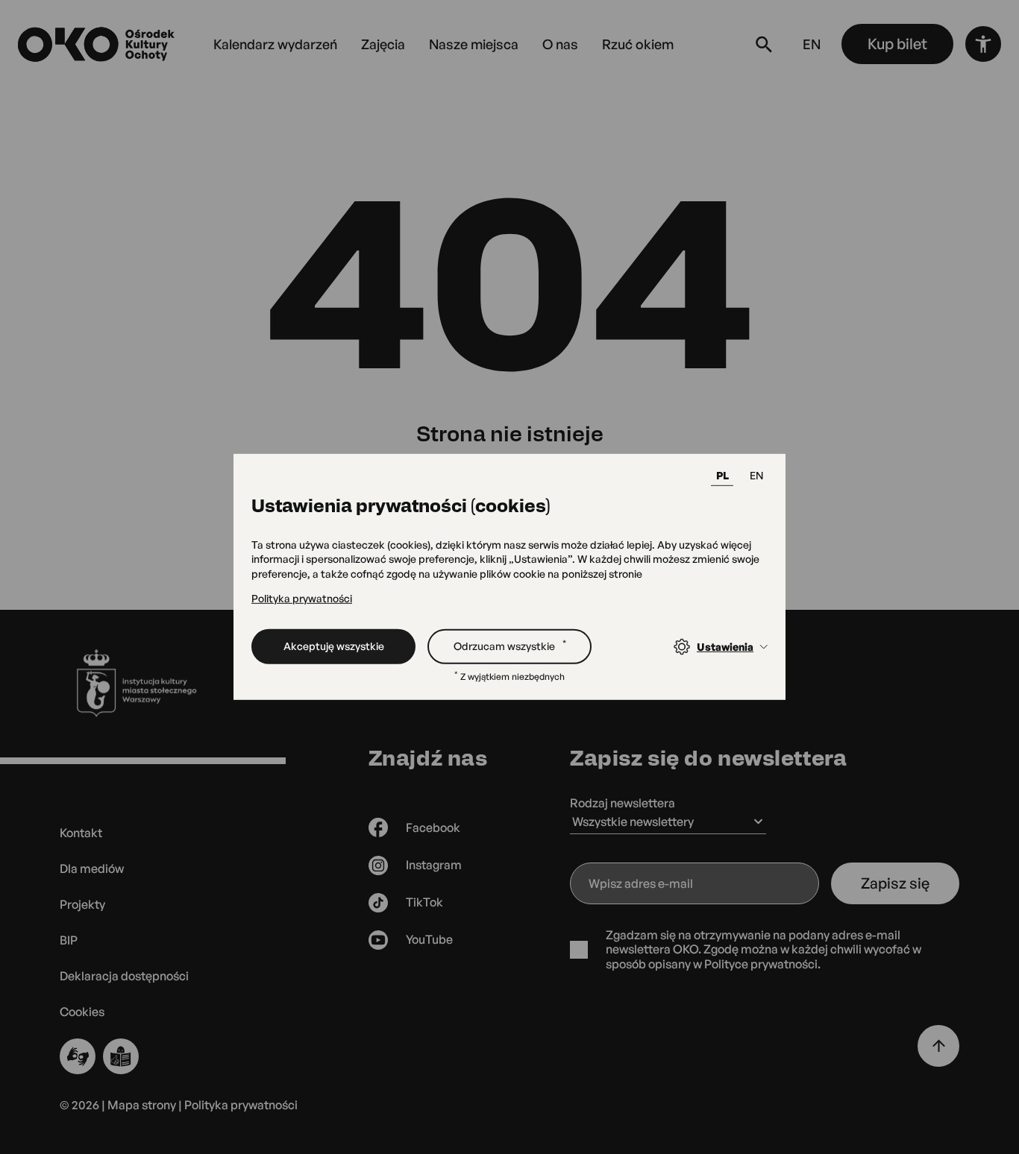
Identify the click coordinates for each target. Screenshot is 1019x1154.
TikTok (424, 902)
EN (756, 475)
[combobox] (668, 823)
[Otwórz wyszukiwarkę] (764, 44)
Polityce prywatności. (762, 963)
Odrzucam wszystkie (510, 644)
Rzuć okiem (638, 44)
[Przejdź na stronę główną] (98, 44)
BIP (69, 940)
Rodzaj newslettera (622, 802)
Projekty (82, 904)
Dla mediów (92, 868)
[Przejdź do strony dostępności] (983, 44)
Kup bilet (897, 43)
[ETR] (121, 1056)
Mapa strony (141, 1104)
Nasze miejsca (473, 44)
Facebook (433, 827)
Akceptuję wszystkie (333, 646)
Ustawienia (725, 646)
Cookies (82, 1012)
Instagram (434, 864)
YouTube (429, 939)
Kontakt (81, 832)
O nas (560, 44)
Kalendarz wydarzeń (275, 44)
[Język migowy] (77, 1056)
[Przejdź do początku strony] (938, 1046)
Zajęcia (383, 44)
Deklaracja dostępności (124, 975)
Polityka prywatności (301, 597)
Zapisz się (895, 883)
